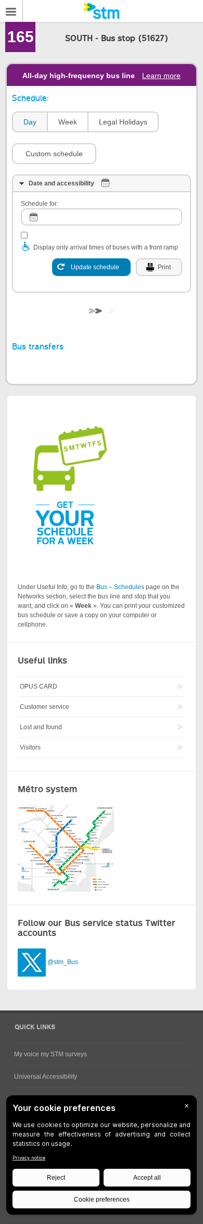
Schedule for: (39, 203)
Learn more (161, 75)
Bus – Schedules (120, 587)
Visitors (30, 747)
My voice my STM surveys (50, 1054)
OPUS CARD (38, 686)
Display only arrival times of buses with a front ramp (105, 247)
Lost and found (41, 727)
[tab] (29, 122)
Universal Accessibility (45, 1076)
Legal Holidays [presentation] (123, 122)
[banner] (101, 11)
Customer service (44, 706)
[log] (101, 217)
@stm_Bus (62, 962)
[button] (54, 153)
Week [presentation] (67, 122)
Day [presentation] (29, 122)
